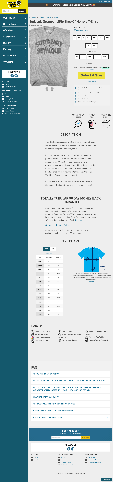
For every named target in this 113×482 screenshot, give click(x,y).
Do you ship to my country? (46, 374)
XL (88, 38)
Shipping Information (12, 113)
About (7, 94)
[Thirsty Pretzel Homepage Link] (14, 8)
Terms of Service (11, 101)
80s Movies (9, 17)
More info (78, 220)
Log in (7, 84)
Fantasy (7, 49)
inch (46, 249)
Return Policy (10, 111)
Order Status (9, 108)
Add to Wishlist (91, 82)
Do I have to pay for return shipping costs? (54, 404)
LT (77, 56)
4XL (107, 38)
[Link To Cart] (109, 1)
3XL (101, 38)
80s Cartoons (10, 24)
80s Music (8, 30)
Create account (10, 87)
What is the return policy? (46, 397)
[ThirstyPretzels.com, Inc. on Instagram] (16, 76)
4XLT (105, 56)
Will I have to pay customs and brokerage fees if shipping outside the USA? (69, 381)
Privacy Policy (10, 99)
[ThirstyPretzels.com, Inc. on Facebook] (12, 76)
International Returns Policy (57, 225)
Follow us (14, 72)
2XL (94, 38)
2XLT (90, 56)
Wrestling (8, 61)
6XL (95, 46)
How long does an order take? (47, 418)
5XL (88, 46)
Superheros (9, 36)
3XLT (97, 56)
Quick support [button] (106, 480)
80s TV (7, 43)
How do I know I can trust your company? (53, 411)
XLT (83, 56)
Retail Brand (9, 55)
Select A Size (91, 75)
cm (53, 249)
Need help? (49, 253)
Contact (7, 96)
